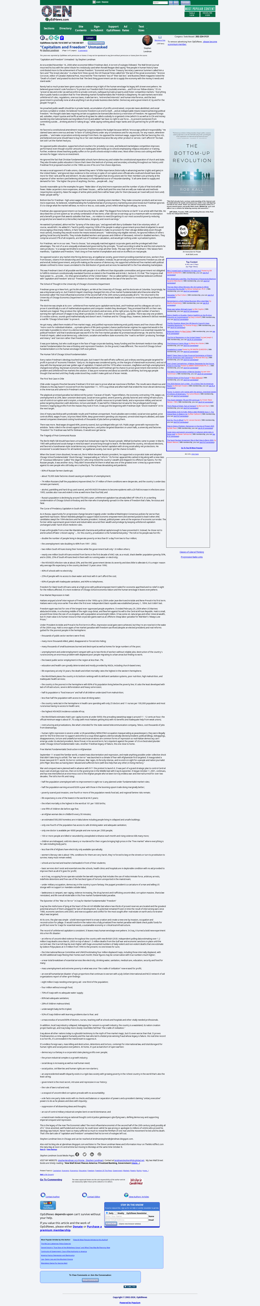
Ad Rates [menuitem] (125, 28)
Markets (126, 1171)
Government (117, 1171)
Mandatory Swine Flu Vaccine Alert (54, 1263)
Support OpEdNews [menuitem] (112, 28)
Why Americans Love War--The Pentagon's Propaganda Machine (191, 279)
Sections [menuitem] (49, 28)
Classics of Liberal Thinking (192, 552)
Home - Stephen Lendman (91, 1160)
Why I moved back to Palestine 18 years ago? (184, 271)
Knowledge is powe (174, 349)
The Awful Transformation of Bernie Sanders (184, 372)
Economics (74, 1171)
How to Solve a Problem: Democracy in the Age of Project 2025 (190, 426)
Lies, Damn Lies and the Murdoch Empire (57, 1259)
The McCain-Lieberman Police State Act (56, 1244)
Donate (78, 1226)
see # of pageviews (190, 291)
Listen (90, 38)
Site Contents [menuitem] (81, 28)
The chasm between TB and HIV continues (183, 400)
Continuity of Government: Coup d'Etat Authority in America (64, 1251)
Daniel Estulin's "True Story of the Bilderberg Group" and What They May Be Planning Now (75, 1247)
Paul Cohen (186, 331)
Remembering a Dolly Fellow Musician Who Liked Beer (188, 301)
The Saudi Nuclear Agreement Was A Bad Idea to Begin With (190, 440)
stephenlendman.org (68, 1160)
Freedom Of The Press (103, 1171)
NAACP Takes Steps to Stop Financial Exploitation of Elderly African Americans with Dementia (189, 356)
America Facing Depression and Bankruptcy (57, 1255)
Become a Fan (160, 40)
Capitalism (57, 1171)
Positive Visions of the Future (178, 378)
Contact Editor (93, 1196)
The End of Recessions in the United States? (184, 337)
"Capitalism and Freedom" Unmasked (73, 46)
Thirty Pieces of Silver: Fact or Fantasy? (181, 406)
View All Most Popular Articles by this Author (90, 1240)
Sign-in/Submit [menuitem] (96, 28)
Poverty (133, 1171)
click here (195, 454)
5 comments (82, 50)
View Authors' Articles (139, 1196)
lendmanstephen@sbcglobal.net (129, 1160)
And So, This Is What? (175, 420)
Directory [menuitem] (65, 28)
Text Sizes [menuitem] (141, 28)
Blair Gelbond (197, 378)
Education (83, 1171)
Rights (139, 1171)
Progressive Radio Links (192, 557)
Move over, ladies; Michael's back (179, 309)
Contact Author (53, 1196)
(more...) (145, 1171)
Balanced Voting (173, 331)
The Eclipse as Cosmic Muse (177, 343)
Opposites (171, 295)
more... (135, 1163)
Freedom (91, 1171)
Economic (65, 1171)
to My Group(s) (47, 1174)
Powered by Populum (130, 1302)
